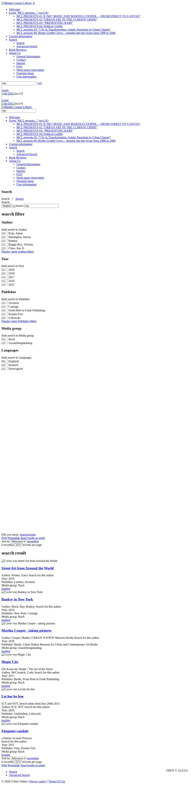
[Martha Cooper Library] (16, 3)
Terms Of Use (56, 781)
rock (27, 534)
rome (33, 534)
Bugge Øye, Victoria (21, 244)
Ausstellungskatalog (20, 343)
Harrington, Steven (20, 237)
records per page (32, 544)
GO (39, 83)
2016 (12, 280)
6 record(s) (7, 544)
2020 (12, 269)
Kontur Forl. (16, 314)
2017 (12, 277)
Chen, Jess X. (17, 248)
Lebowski (14, 317)
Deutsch (13, 365)
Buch (12, 339)
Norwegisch (16, 368)
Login (5, 90)
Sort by (5, 541)
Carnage (13, 306)
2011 (11, 284)
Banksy (13, 240)
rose (22, 534)
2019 (12, 273)
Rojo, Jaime (16, 233)
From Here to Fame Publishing (27, 310)
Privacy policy (37, 781)
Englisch (14, 361)
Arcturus (14, 302)
